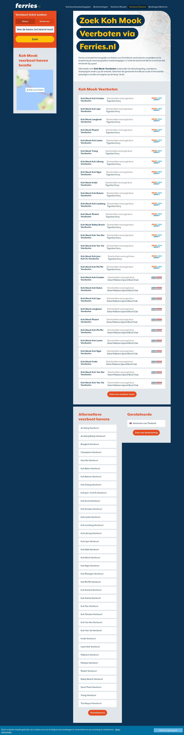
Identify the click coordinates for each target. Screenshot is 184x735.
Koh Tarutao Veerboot (91, 614)
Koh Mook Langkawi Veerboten (91, 120)
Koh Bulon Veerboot (90, 468)
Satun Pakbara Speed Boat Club (123, 280)
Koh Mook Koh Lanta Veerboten (91, 141)
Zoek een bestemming (146, 432)
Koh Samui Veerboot (91, 598)
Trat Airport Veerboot (91, 703)
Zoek (35, 39)
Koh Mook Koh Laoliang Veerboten (93, 204)
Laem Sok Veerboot (90, 647)
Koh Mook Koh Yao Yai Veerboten (92, 247)
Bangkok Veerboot (90, 444)
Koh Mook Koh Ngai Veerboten (91, 173)
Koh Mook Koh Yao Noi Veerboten (92, 236)
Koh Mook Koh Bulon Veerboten (91, 289)
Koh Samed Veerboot (91, 590)
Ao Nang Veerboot (90, 428)
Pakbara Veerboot (90, 655)
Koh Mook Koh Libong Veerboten (92, 162)
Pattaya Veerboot (89, 663)
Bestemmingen (100, 7)
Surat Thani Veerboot (91, 687)
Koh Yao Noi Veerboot (91, 622)
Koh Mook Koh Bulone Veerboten (92, 194)
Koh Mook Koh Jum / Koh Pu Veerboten (91, 257)
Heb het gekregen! (168, 730)
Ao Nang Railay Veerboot (93, 436)
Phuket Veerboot (89, 671)
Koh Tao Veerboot (89, 606)
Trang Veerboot (88, 695)
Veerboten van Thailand (144, 423)
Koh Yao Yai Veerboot (91, 630)
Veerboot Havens (137, 7)
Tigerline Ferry (114, 101)
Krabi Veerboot (88, 638)
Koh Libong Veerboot (91, 533)
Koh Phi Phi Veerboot (91, 582)
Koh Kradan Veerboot (91, 509)
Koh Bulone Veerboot (91, 476)
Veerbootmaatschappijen (78, 7)
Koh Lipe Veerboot (90, 541)
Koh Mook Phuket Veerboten (90, 131)
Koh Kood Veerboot (90, 501)
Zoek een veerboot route (121, 394)
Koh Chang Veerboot (91, 485)
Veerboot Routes (118, 7)
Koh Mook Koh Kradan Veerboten (92, 99)
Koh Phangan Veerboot (92, 574)
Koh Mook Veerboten (105, 68)
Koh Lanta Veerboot (90, 517)
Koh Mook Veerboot (90, 557)
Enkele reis (44, 21)
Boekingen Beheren (158, 7)
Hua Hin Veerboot (89, 460)
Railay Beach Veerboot (92, 679)
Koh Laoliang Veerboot (92, 525)
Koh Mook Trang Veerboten (89, 152)
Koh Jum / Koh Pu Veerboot (93, 493)
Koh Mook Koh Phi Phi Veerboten (92, 268)
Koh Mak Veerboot (90, 549)
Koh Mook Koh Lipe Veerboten (91, 110)
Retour (25, 21)
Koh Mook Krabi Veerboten (89, 183)
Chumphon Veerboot (91, 452)
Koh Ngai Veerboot (90, 566)
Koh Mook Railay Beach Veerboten (93, 226)
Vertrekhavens (97, 713)
